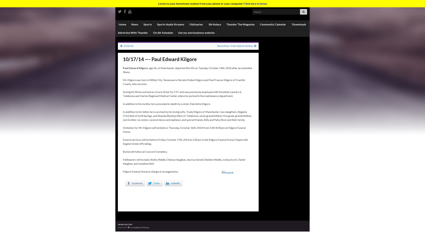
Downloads (299, 24)
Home (122, 24)
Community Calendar (273, 24)
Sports (147, 24)
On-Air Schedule (163, 32)
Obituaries (196, 24)
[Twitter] (120, 10)
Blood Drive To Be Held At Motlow (235, 45)
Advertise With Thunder (133, 32)
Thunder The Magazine (240, 24)
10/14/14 (128, 45)
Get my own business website (196, 32)
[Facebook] (125, 10)
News (134, 24)
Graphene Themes (140, 227)
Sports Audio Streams (170, 24)
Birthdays (214, 24)
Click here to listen (255, 3)
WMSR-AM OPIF (125, 224)
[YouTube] (130, 10)
